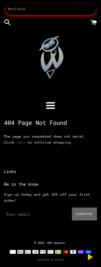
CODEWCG (59, 259)
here (21, 142)
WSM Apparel (56, 243)
